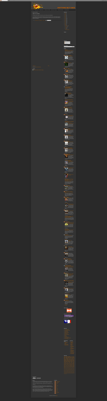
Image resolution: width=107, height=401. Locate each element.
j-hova (56, 393)
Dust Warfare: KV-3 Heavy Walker (68, 235)
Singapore (65, 366)
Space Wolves (66, 203)
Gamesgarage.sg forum (67, 330)
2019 (65, 14)
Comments (66, 43)
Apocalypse (65, 360)
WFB (64, 357)
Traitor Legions (69, 369)
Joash (56, 384)
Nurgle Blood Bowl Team (70, 148)
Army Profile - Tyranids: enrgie (72, 350)
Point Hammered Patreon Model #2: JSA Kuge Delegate (70, 161)
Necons (73, 364)
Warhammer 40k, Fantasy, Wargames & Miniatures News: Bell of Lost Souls (69, 266)
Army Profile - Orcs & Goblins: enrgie (72, 347)
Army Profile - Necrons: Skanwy (72, 344)
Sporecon (73, 371)
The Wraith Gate (67, 300)
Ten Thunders (66, 369)
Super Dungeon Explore (66, 372)
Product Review (65, 365)
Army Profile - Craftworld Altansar (72, 342)
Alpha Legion (68, 364)
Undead (72, 372)
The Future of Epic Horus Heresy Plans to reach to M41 (70, 102)
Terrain (68, 365)
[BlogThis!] (48, 20)
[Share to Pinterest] (50, 20)
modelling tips (71, 365)
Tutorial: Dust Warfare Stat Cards (66, 343)
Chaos (72, 360)
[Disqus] (47, 32)
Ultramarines (65, 362)
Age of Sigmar (66, 367)
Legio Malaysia (66, 252)
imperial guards (70, 359)
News (64, 358)
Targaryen (70, 372)
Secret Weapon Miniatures (68, 258)
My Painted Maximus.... (70, 108)
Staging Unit (69, 294)
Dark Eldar (68, 362)
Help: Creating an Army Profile (72, 353)
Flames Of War (69, 360)
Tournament (67, 358)
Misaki (69, 371)
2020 (65, 13)
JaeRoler (57, 383)
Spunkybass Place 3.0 (67, 74)
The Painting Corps (67, 68)
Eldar (73, 356)
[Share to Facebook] (49, 20)
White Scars (72, 369)
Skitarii (71, 371)
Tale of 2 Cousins (67, 29)
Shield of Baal (71, 358)
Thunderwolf (70, 366)
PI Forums (66, 336)
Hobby (67, 356)
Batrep (69, 356)
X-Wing (67, 359)
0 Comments (43, 20)
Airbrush (69, 367)
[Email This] (47, 20)
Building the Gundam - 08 (70, 288)
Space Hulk (67, 366)
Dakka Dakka (66, 333)
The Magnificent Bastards (68, 160)
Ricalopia (66, 239)
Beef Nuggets (57, 382)
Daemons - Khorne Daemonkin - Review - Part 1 (71, 247)
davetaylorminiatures (67, 185)
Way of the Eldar (67, 229)
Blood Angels (68, 357)
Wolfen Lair (66, 114)
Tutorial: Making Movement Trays (66, 344)
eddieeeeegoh (57, 392)
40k (64, 356)
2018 (65, 15)
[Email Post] (46, 20)
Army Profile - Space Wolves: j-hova (72, 349)
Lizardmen (65, 371)
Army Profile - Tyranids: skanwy (72, 351)
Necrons (73, 359)
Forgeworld (71, 364)
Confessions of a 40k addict (68, 55)
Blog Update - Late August (67, 217)
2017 (65, 16)
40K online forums (67, 329)
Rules (70, 371)
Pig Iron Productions (67, 334)
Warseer (65, 335)
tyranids (72, 356)
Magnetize (67, 371)
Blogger (56, 395)
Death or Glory (66, 234)
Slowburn (65, 359)
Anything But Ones (58, 381)
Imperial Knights (72, 362)
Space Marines (72, 357)
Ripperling (57, 385)
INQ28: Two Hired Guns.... (71, 135)
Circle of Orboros (71, 367)
